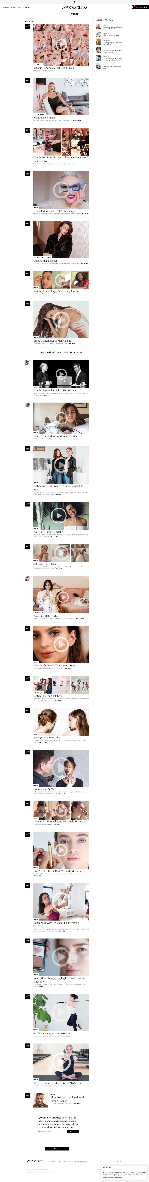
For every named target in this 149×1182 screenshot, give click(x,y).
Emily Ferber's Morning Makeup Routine (55, 436)
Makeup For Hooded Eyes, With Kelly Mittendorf (60, 821)
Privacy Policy (66, 1161)
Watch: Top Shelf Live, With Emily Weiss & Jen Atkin (58, 487)
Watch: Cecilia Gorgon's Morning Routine (56, 291)
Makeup (13, 7)
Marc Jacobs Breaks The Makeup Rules (54, 665)
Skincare (20, 7)
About (48, 1161)
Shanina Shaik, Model (45, 260)
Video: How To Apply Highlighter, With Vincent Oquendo (59, 979)
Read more (48, 70)
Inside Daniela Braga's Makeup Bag (52, 340)
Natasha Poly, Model (44, 117)
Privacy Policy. (118, 1177)
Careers (53, 1161)
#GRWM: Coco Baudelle (46, 564)
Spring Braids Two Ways (46, 737)
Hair (26, 7)
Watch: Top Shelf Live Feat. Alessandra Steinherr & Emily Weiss (61, 159)
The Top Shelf (39, 114)
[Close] (146, 1167)
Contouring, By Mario (45, 789)
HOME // (27, 21)
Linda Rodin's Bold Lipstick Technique (54, 211)
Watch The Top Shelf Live (47, 696)
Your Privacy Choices (78, 1161)
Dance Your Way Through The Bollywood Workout (56, 924)
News (53, 1094)
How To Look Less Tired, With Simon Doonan (68, 1099)
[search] (29, 7)
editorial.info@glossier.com (42, 1169)
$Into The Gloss (35, 1161)
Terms (59, 1161)
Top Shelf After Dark (42, 257)
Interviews (6, 7)
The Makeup (38, 64)
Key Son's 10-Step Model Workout (52, 1033)
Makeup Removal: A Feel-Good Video (53, 68)
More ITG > (57, 1148)
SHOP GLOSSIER (141, 7)
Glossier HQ (38, 154)
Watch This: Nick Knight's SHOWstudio (55, 390)
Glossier (75, 2)
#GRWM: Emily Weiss (45, 615)
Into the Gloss (74, 7)
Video (35, 207)
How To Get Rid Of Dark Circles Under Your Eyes (60, 871)
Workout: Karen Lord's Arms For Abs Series (57, 1083)
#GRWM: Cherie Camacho (48, 532)
